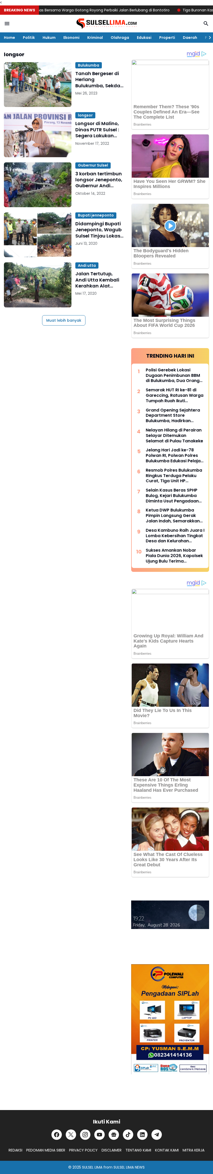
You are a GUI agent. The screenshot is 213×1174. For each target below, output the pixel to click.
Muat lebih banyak (63, 320)
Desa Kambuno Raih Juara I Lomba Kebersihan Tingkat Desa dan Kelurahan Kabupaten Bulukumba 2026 (175, 536)
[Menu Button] (7, 23)
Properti (167, 37)
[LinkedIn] (142, 1134)
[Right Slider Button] (208, 37)
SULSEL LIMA (92, 1167)
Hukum (49, 37)
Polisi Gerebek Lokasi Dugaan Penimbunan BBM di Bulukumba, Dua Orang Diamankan (173, 376)
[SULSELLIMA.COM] (106, 23)
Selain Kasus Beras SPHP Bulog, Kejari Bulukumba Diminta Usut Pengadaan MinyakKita (172, 496)
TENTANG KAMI (138, 1150)
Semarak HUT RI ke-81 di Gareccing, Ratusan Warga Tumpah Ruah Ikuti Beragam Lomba (174, 395)
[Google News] (114, 1134)
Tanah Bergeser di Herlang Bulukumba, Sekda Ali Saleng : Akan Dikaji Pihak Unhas (97, 79)
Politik (29, 37)
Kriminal (95, 37)
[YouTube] (99, 1134)
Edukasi (144, 37)
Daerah (190, 37)
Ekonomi (71, 37)
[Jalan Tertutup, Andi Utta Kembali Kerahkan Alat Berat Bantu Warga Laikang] (37, 284)
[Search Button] (206, 23)
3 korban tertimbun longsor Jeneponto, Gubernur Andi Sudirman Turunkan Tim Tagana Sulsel (99, 180)
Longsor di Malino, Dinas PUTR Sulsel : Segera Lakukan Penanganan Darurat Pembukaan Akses (97, 129)
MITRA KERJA (193, 1150)
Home (9, 37)
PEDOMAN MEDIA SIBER (45, 1150)
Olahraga (120, 37)
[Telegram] (156, 1134)
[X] (71, 1134)
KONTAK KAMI (167, 1150)
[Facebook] (56, 1134)
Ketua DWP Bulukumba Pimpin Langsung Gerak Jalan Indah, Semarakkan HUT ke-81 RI (173, 516)
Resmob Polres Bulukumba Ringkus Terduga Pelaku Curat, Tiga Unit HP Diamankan (174, 476)
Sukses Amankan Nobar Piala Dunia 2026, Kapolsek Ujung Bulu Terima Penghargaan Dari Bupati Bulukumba (174, 556)
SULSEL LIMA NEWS (129, 1167)
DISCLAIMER (112, 1150)
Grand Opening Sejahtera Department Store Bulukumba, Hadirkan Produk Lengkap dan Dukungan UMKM (173, 416)
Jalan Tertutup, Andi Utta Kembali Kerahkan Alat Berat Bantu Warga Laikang (98, 280)
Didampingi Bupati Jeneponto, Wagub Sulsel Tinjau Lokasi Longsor (98, 230)
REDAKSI (15, 1150)
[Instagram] (85, 1134)
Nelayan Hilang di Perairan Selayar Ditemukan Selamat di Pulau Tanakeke (174, 436)
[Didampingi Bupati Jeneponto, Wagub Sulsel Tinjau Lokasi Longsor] (37, 234)
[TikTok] (128, 1134)
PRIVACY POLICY (83, 1150)
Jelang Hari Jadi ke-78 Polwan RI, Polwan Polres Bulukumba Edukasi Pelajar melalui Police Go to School (174, 456)
